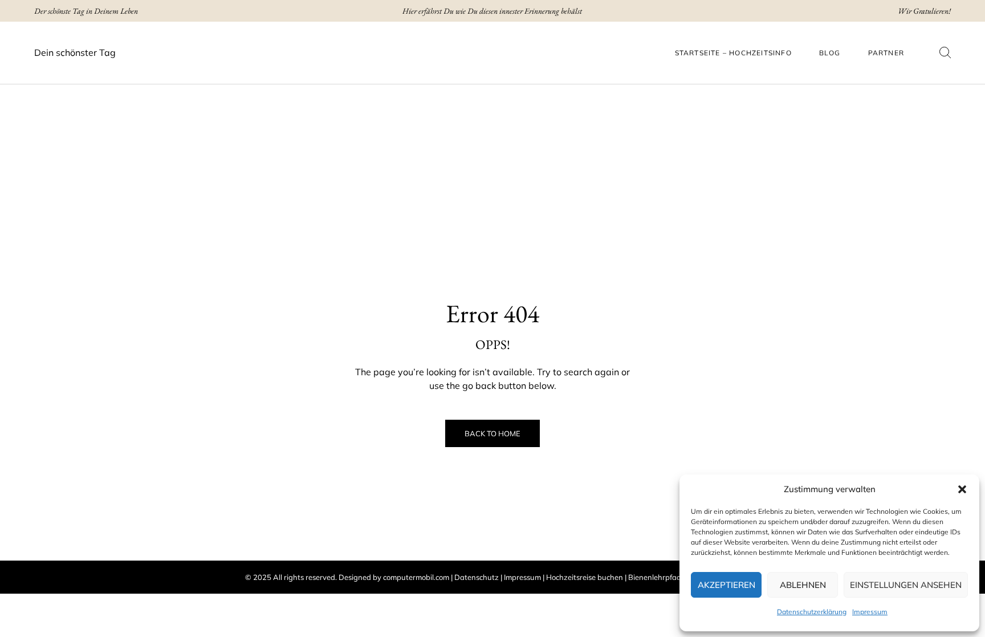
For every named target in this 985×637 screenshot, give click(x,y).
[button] (962, 489)
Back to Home (492, 433)
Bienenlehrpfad (654, 577)
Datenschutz (476, 577)
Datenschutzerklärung (811, 611)
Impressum (870, 611)
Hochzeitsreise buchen (584, 577)
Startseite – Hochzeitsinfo (733, 52)
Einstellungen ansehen (906, 584)
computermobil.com (416, 577)
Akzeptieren (726, 584)
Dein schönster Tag (75, 52)
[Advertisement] (492, 164)
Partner (886, 52)
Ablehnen (803, 584)
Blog (830, 52)
